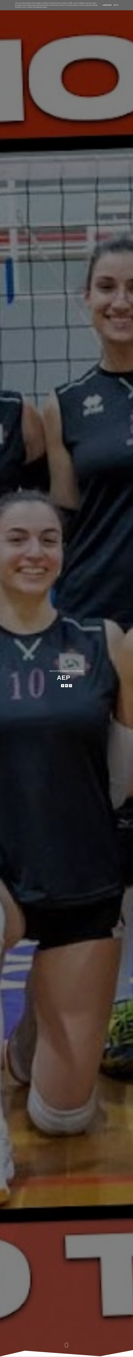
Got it (116, 5)
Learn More (107, 5)
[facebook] (62, 685)
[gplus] (66, 685)
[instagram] (70, 685)
